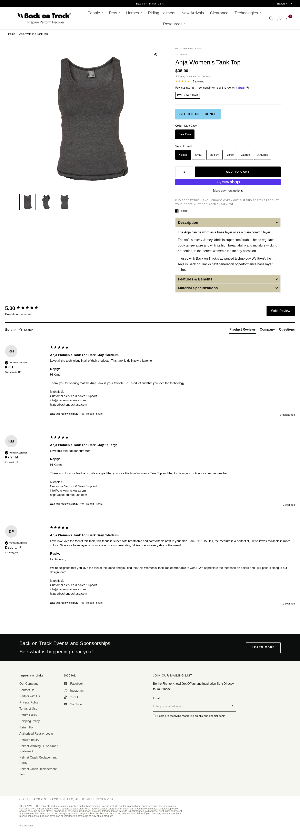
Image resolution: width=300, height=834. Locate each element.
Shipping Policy (29, 721)
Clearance (219, 13)
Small (198, 154)
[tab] (242, 330)
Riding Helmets (161, 13)
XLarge (245, 154)
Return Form (27, 727)
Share (184, 210)
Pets (113, 13)
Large (230, 154)
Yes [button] (82, 413)
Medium (214, 154)
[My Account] (279, 18)
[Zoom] (156, 55)
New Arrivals (192, 13)
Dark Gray (185, 134)
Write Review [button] (280, 311)
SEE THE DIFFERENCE (198, 114)
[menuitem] (95, 12)
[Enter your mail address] (232, 706)
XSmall (183, 154)
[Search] (271, 18)
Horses (132, 13)
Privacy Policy (29, 702)
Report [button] (90, 413)
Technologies (246, 13)
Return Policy (28, 715)
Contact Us (26, 690)
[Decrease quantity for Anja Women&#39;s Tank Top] (179, 172)
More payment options (228, 190)
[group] (26, 308)
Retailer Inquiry (29, 740)
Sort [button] (8, 329)
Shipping (180, 76)
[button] (228, 222)
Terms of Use (28, 708)
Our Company (28, 683)
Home (11, 33)
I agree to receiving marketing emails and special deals (191, 715)
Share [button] (99, 413)
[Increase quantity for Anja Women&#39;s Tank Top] (190, 172)
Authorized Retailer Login (36, 733)
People (94, 13)
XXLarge (262, 154)
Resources (172, 24)
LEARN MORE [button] (263, 647)
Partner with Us (29, 696)
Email (156, 698)
